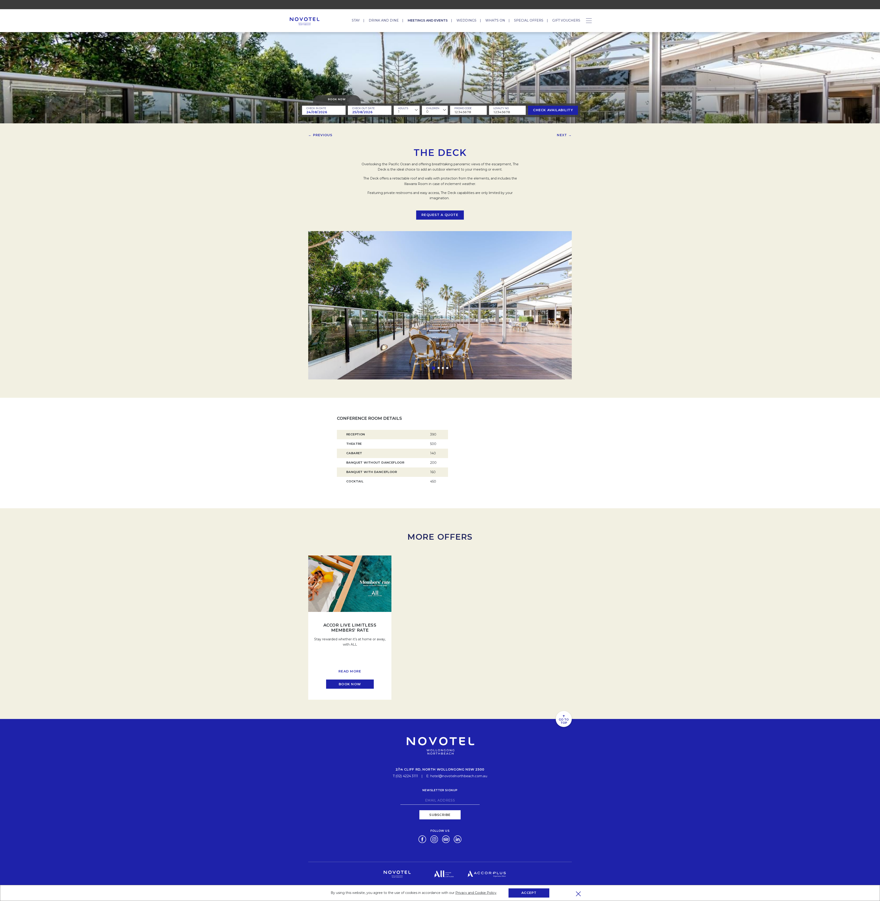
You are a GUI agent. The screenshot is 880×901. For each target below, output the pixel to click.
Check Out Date (363, 108)
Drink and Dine (384, 20)
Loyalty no (501, 108)
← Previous (320, 135)
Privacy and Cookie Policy (475, 893)
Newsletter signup (440, 790)
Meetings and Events (428, 20)
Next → (564, 135)
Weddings (466, 20)
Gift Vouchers (566, 20)
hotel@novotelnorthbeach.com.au (458, 776)
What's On (495, 20)
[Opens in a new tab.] (422, 839)
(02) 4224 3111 (407, 776)
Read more (349, 671)
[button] (433, 368)
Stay (356, 20)
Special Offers (528, 20)
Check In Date (316, 108)
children (432, 108)
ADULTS (403, 108)
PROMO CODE (463, 108)
